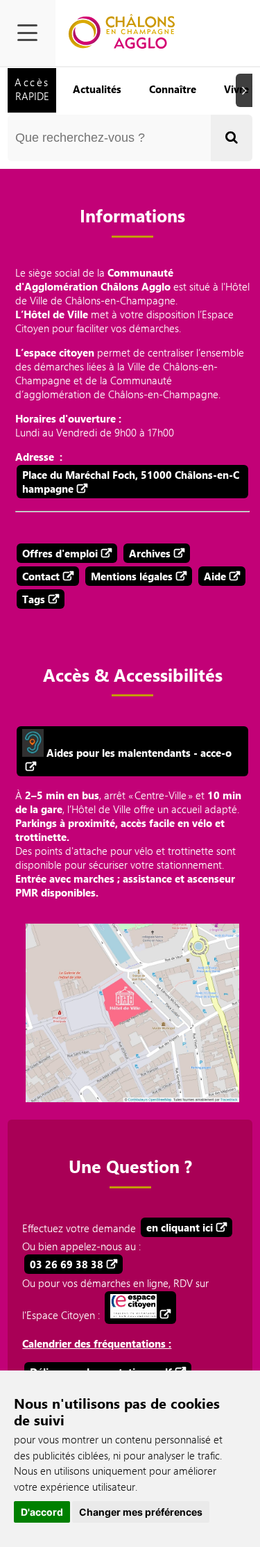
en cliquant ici (179, 1227)
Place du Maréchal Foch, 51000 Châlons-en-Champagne (130, 482)
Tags (33, 599)
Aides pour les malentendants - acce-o (138, 753)
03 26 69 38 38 (66, 1264)
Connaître (172, 89)
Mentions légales (132, 576)
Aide (215, 576)
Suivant (246, 90)
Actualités (97, 89)
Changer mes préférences (140, 1512)
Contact (41, 576)
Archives (150, 553)
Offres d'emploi (60, 553)
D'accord (42, 1512)
